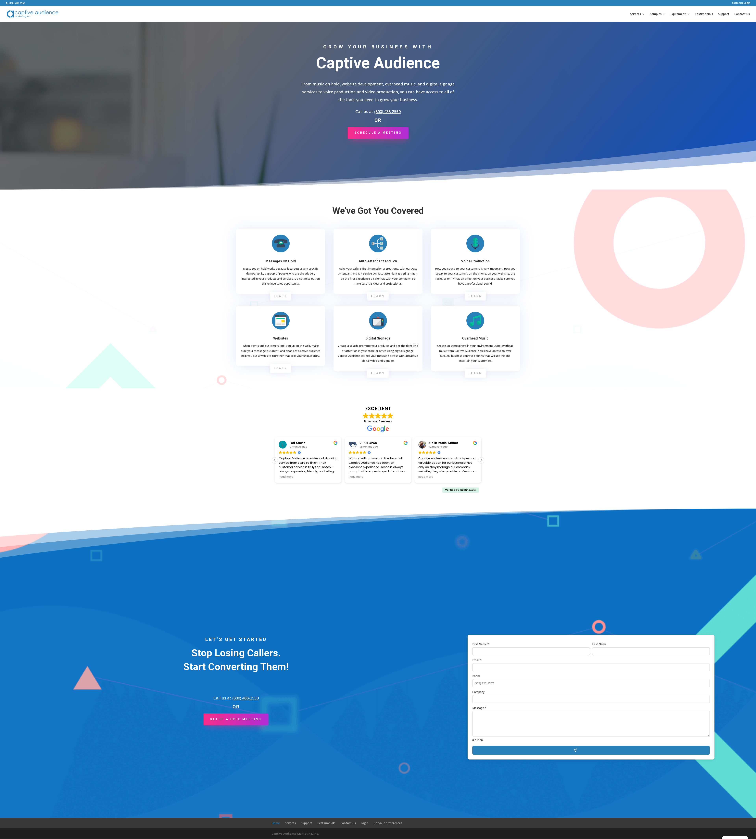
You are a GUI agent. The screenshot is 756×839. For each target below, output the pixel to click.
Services (635, 14)
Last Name (599, 644)
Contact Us (742, 14)
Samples (656, 14)
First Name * (480, 644)
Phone (476, 676)
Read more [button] (286, 477)
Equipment (678, 14)
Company (478, 692)
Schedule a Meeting (378, 132)
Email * (477, 660)
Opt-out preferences (387, 823)
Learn (280, 296)
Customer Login (741, 3)
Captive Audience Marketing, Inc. (295, 833)
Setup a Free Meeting (236, 719)
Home (276, 823)
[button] (481, 460)
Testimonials (704, 14)
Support (723, 14)
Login (364, 823)
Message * (479, 708)
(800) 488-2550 (387, 111)
